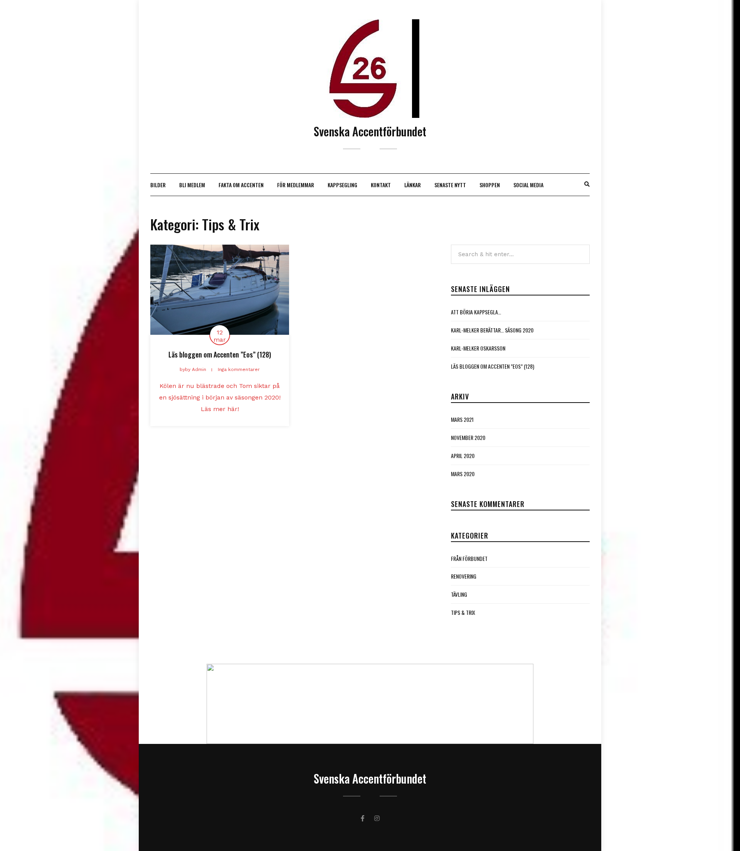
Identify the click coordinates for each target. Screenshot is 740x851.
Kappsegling (342, 185)
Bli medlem (192, 185)
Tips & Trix (463, 612)
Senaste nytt (450, 185)
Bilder (158, 185)
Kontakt (381, 185)
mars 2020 (462, 474)
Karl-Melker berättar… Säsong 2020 (492, 330)
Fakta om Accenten (241, 185)
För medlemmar (295, 185)
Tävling (459, 594)
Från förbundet (469, 558)
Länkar (412, 185)
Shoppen (489, 185)
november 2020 (468, 437)
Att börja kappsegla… (476, 312)
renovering (463, 576)
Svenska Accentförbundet (370, 131)
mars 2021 (462, 419)
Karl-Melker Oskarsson (478, 348)
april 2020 (462, 456)
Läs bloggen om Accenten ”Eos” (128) (219, 354)
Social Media (528, 185)
